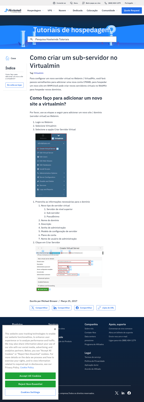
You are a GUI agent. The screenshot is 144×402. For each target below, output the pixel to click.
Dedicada (78, 10)
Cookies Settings (30, 392)
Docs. (76, 3)
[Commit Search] (31, 39)
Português (129, 3)
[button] (132, 10)
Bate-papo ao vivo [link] (93, 3)
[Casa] (13, 10)
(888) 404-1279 (114, 3)
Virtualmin (38, 73)
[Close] (55, 329)
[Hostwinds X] (115, 393)
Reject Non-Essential (30, 384)
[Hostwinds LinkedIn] (121, 393)
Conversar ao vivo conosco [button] (120, 328)
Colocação (92, 10)
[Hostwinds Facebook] (128, 393)
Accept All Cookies (30, 375)
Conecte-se (61, 3)
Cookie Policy (27, 367)
